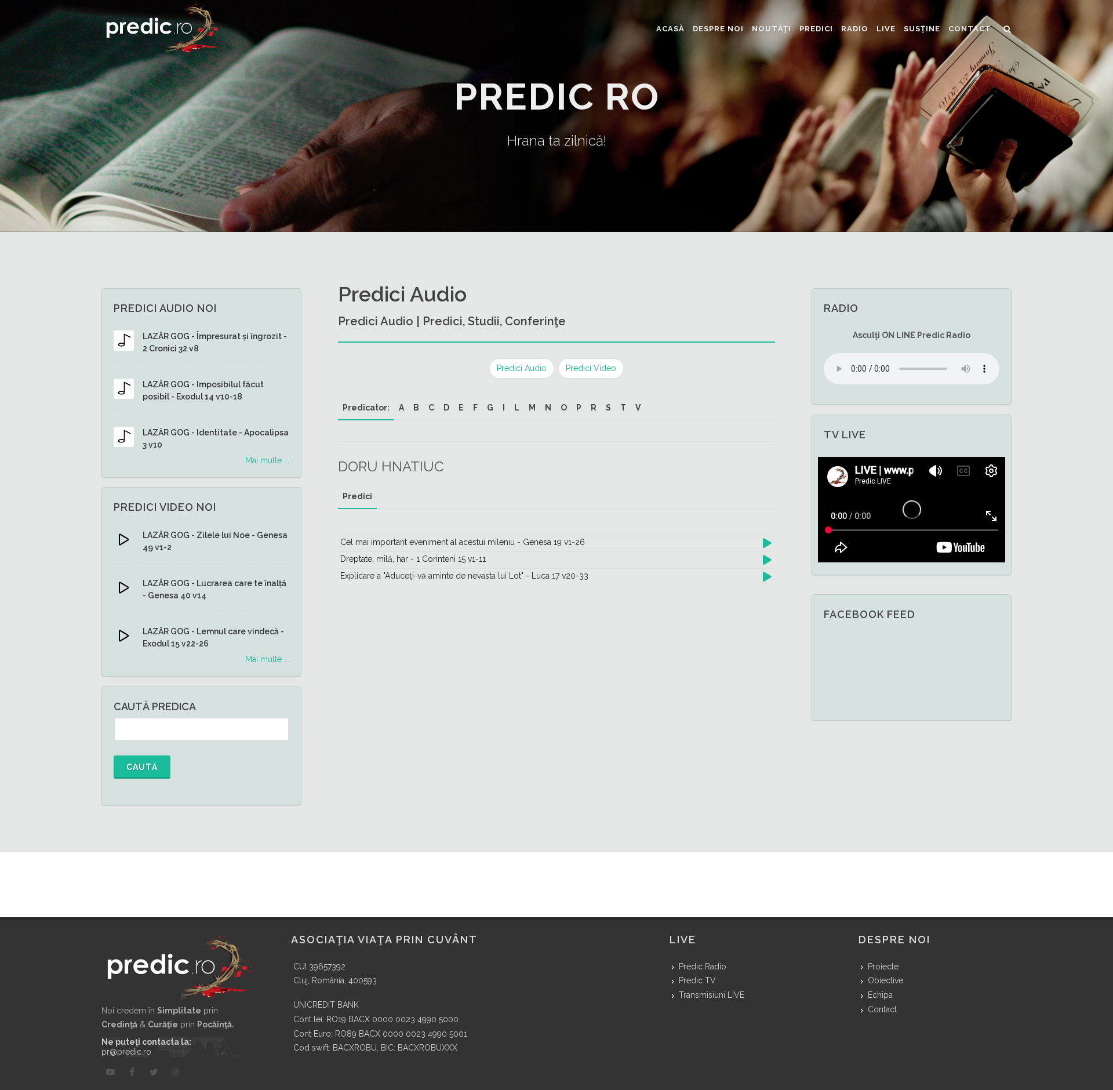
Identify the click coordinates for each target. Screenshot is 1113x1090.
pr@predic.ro (126, 1051)
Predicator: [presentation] (366, 407)
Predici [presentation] (357, 496)
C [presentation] (431, 407)
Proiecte (883, 966)
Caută (142, 767)
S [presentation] (608, 407)
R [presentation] (593, 407)
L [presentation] (516, 407)
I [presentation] (504, 407)
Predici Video (591, 368)
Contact (882, 1009)
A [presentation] (401, 407)
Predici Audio (522, 368)
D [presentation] (446, 407)
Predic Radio (702, 966)
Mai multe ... (267, 460)
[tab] (366, 408)
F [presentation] (475, 407)
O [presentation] (564, 407)
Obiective (885, 980)
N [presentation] (548, 407)
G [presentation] (490, 407)
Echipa (880, 995)
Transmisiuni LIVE (711, 995)
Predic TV (697, 980)
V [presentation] (638, 407)
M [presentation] (532, 407)
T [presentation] (623, 407)
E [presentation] (461, 407)
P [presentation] (578, 407)
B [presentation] (416, 407)
